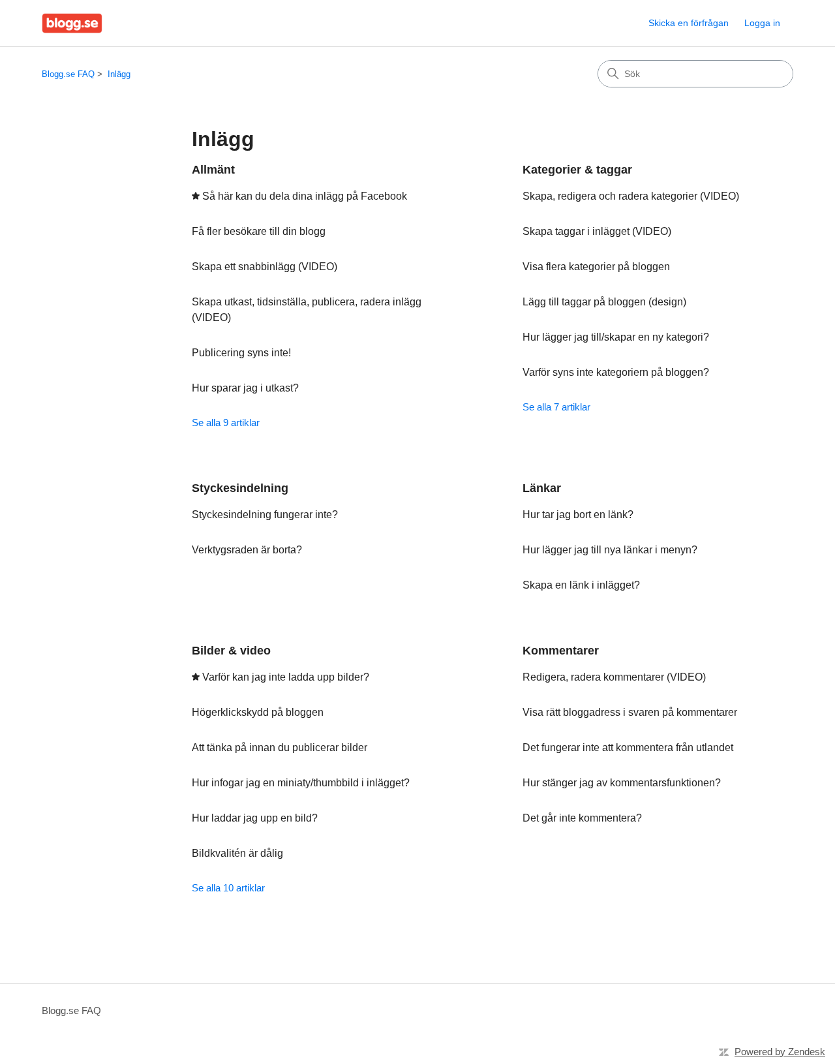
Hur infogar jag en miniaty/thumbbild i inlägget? (301, 782)
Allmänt (213, 169)
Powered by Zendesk (780, 1051)
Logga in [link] (762, 23)
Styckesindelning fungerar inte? (265, 514)
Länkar (542, 488)
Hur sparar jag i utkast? (245, 387)
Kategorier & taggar (577, 169)
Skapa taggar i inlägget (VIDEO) (597, 231)
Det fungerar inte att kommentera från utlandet (628, 747)
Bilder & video (231, 650)
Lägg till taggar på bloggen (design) (604, 301)
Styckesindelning (240, 488)
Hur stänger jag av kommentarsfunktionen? (622, 782)
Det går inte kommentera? (582, 818)
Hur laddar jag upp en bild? (255, 818)
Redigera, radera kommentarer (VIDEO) (614, 677)
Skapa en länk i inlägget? (581, 585)
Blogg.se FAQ (68, 74)
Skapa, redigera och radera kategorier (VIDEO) (631, 196)
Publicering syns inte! (241, 352)
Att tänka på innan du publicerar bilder (279, 747)
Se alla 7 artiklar (556, 406)
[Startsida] (72, 23)
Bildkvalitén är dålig (237, 853)
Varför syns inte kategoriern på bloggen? (616, 372)
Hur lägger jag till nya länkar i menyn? (610, 549)
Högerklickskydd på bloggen (258, 712)
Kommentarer (561, 650)
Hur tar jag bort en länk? (578, 514)
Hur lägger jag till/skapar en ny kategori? (616, 337)
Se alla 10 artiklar (228, 887)
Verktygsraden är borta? (247, 549)
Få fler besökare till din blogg (259, 231)
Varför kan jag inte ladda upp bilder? (285, 677)
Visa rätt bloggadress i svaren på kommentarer (630, 712)
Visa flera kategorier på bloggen (596, 266)
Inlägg (119, 74)
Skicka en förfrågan (688, 23)
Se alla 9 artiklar (226, 422)
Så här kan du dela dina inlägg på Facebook (304, 196)
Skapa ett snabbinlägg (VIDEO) (264, 266)
